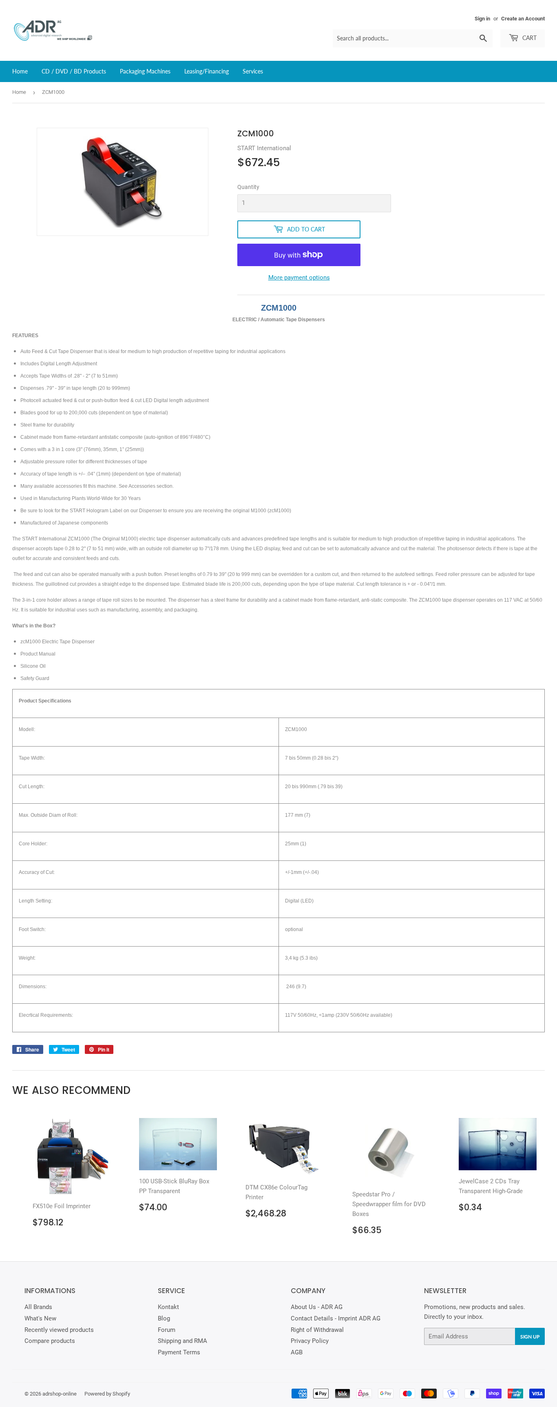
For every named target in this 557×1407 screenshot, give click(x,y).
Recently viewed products (59, 1330)
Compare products (49, 1341)
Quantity (248, 187)
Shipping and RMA (182, 1341)
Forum (166, 1330)
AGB (297, 1352)
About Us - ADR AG (317, 1307)
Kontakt (168, 1307)
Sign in (482, 19)
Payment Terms (179, 1352)
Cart (529, 37)
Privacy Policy (310, 1341)
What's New (40, 1318)
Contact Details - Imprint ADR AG (335, 1318)
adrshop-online (59, 1394)
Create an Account (523, 19)
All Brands (38, 1307)
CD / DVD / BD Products (74, 71)
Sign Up (529, 1337)
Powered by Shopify (107, 1394)
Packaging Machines (145, 71)
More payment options (299, 277)
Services (253, 71)
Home (20, 71)
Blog (164, 1318)
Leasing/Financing (206, 71)
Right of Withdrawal (317, 1330)
